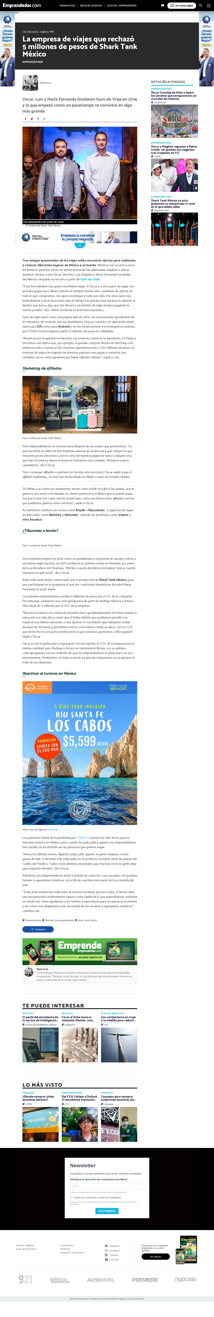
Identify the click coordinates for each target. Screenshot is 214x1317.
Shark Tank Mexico (87, 920)
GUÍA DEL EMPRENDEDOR (121, 5)
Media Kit (65, 1249)
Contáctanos (66, 1245)
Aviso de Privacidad (26, 1249)
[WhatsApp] (44, 119)
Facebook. (52, 829)
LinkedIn (113, 1255)
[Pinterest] (38, 119)
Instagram (114, 1250)
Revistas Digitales (25, 1245)
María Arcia (45, 83)
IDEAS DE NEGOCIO (91, 5)
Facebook (114, 1245)
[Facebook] (25, 119)
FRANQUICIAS (67, 5)
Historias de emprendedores (59, 920)
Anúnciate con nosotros (72, 1252)
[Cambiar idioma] (162, 6)
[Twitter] (32, 119)
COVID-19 (84, 838)
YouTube (114, 1259)
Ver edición (155, 1256)
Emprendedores (32, 61)
